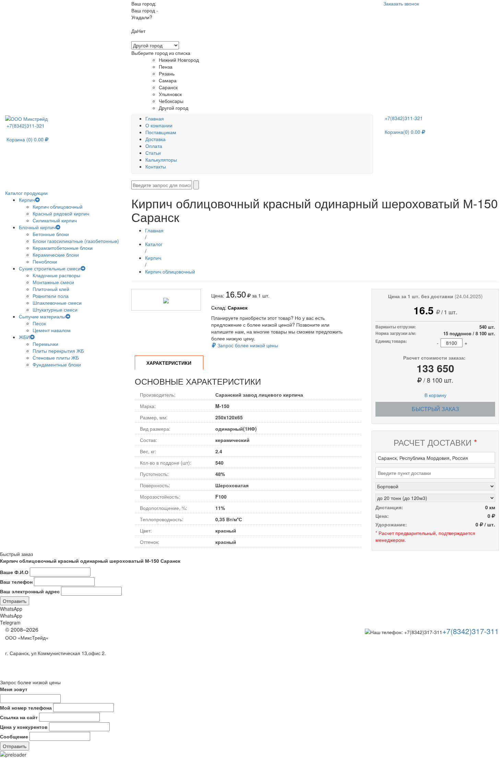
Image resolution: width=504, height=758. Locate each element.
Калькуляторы (161, 159)
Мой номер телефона (26, 707)
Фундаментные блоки (57, 364)
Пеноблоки (45, 261)
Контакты (155, 166)
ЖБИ (24, 337)
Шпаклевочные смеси (57, 302)
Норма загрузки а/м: (395, 333)
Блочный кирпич (37, 227)
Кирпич (27, 199)
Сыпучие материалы (42, 316)
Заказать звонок (401, 3)
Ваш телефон (16, 581)
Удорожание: (391, 524)
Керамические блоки (56, 254)
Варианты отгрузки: (395, 327)
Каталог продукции (27, 192)
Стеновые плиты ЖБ (56, 357)
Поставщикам (160, 132)
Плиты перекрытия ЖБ (58, 350)
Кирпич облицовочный (58, 206)
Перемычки (45, 343)
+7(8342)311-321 (26, 125)
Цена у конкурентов (24, 726)
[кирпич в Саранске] (26, 118)
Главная (154, 118)
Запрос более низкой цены (247, 345)
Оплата (153, 145)
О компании (158, 125)
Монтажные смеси (53, 282)
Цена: (382, 515)
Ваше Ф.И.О (14, 572)
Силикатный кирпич (55, 220)
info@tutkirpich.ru (26, 661)
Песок (39, 323)
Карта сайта (18, 645)
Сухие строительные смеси (50, 268)
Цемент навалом (52, 330)
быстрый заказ (435, 409)
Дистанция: (389, 507)
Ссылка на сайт (19, 717)
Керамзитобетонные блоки (63, 247)
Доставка (155, 139)
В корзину (435, 395)
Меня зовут (13, 689)
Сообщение (14, 736)
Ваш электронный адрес (30, 591)
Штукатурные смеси (55, 309)
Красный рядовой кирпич (61, 213)
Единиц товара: (391, 341)
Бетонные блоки (51, 234)
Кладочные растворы (56, 275)
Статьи (153, 152)
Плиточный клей (51, 288)
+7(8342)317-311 (470, 631)
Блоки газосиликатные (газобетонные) (76, 240)
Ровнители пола (51, 295)
